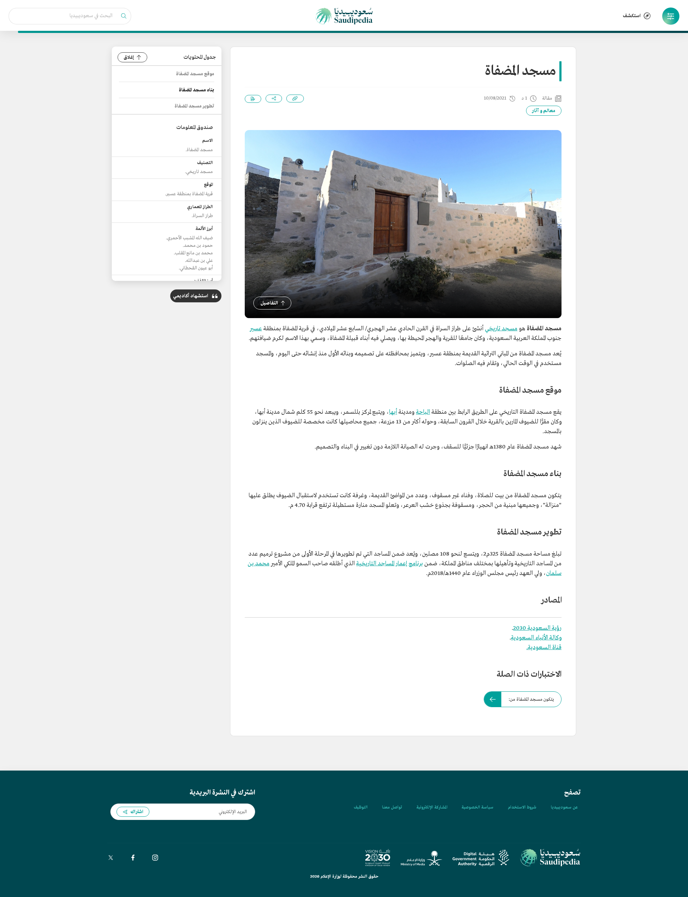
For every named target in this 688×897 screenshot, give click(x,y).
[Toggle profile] (670, 16)
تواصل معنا (392, 807)
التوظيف (361, 807)
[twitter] (111, 857)
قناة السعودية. (544, 647)
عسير (256, 328)
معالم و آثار (543, 111)
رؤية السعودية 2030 (537, 628)
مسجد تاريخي (501, 328)
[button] (670, 16)
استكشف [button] (632, 16)
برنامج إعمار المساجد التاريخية (389, 563)
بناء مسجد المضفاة (196, 90)
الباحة (423, 412)
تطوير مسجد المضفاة (194, 106)
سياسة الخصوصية (477, 807)
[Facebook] (133, 857)
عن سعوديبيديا (564, 807)
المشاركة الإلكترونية (431, 807)
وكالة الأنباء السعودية (536, 638)
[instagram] (155, 857)
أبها (393, 412)
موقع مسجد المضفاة (195, 74)
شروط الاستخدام (522, 807)
